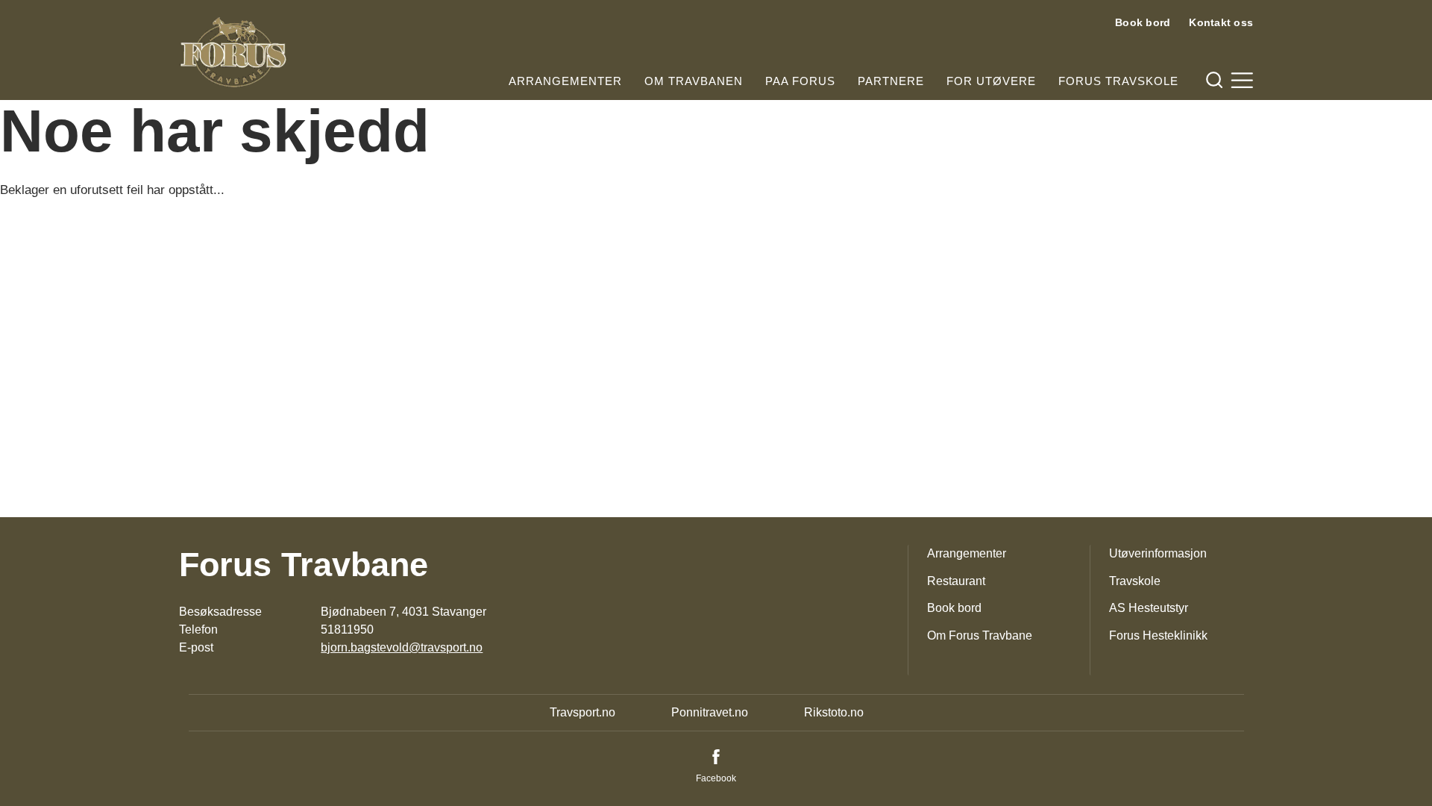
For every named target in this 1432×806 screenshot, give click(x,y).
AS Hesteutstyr (1148, 608)
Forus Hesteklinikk (1158, 635)
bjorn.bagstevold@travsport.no (402, 647)
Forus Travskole (1118, 81)
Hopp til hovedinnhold (56, 9)
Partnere (891, 81)
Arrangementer (565, 81)
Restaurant (956, 581)
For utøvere (991, 81)
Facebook (716, 778)
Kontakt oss (1221, 22)
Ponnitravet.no (709, 712)
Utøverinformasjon (1158, 553)
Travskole (1135, 581)
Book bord (1142, 22)
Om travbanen (693, 81)
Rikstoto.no (834, 712)
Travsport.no (582, 712)
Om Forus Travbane (979, 635)
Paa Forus (800, 81)
